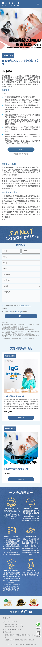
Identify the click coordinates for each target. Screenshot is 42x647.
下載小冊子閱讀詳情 (21, 154)
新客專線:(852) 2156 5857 (14, 624)
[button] (37, 4)
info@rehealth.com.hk (13, 629)
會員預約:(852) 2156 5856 (14, 626)
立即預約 (38, 636)
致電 (9, 312)
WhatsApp (18, 312)
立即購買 (21, 149)
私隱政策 (33, 644)
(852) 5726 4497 (11, 621)
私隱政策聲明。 (25, 305)
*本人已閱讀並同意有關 (17, 305)
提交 (21, 316)
